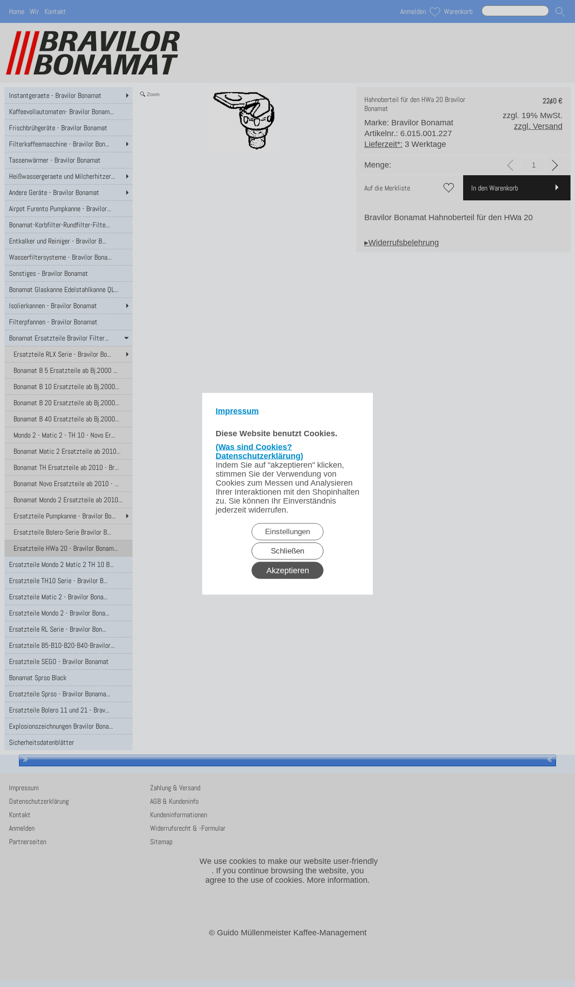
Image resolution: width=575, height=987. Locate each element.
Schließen (287, 550)
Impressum (237, 410)
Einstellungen (287, 531)
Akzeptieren (287, 570)
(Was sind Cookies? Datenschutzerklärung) (259, 451)
